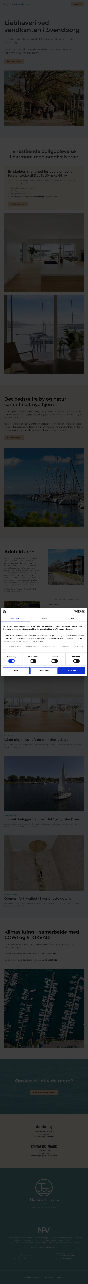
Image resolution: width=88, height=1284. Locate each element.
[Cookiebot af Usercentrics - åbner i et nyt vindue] (75, 611)
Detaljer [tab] (44, 618)
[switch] (33, 661)
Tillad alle (72, 671)
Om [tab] (72, 618)
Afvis (16, 671)
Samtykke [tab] (15, 618)
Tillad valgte (44, 671)
